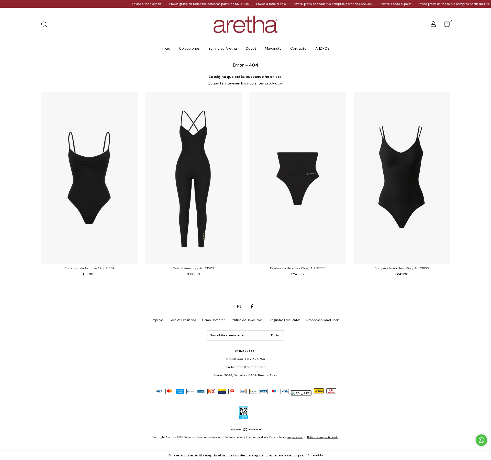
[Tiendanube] (246, 430)
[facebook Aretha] (252, 306)
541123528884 (245, 351)
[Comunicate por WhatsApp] (481, 440)
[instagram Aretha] (239, 306)
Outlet (251, 48)
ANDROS (322, 48)
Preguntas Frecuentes (284, 320)
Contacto (298, 48)
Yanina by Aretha (222, 48)
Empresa (157, 320)
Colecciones (189, 48)
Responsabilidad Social (323, 320)
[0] (445, 25)
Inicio (166, 48)
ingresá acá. (295, 437)
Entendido (315, 455)
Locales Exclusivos (183, 320)
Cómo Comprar (213, 320)
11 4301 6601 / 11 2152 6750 (245, 359)
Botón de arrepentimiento (322, 437)
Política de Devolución (247, 320)
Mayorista (273, 48)
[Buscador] (46, 25)
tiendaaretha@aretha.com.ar (245, 367)
